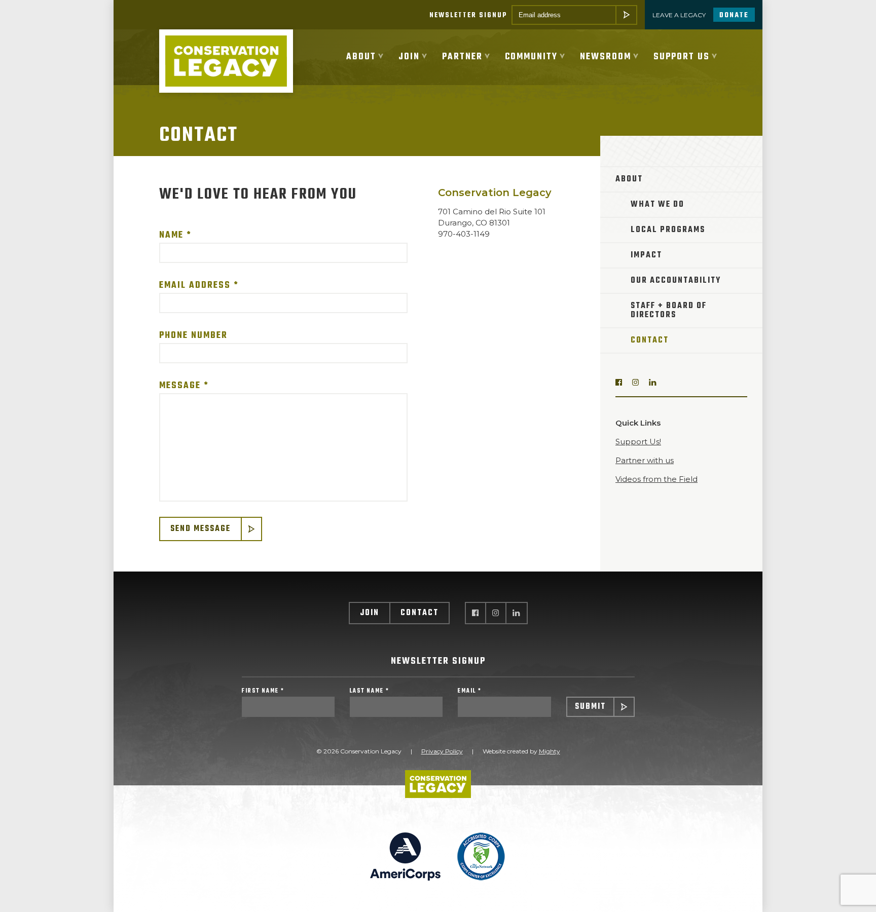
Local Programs (668, 230)
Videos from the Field (656, 479)
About (629, 179)
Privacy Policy (442, 751)
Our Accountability (676, 280)
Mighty (549, 751)
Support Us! (638, 441)
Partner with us (644, 460)
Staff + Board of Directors (669, 310)
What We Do (657, 204)
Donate (734, 15)
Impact (646, 255)
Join (369, 613)
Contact (650, 340)
